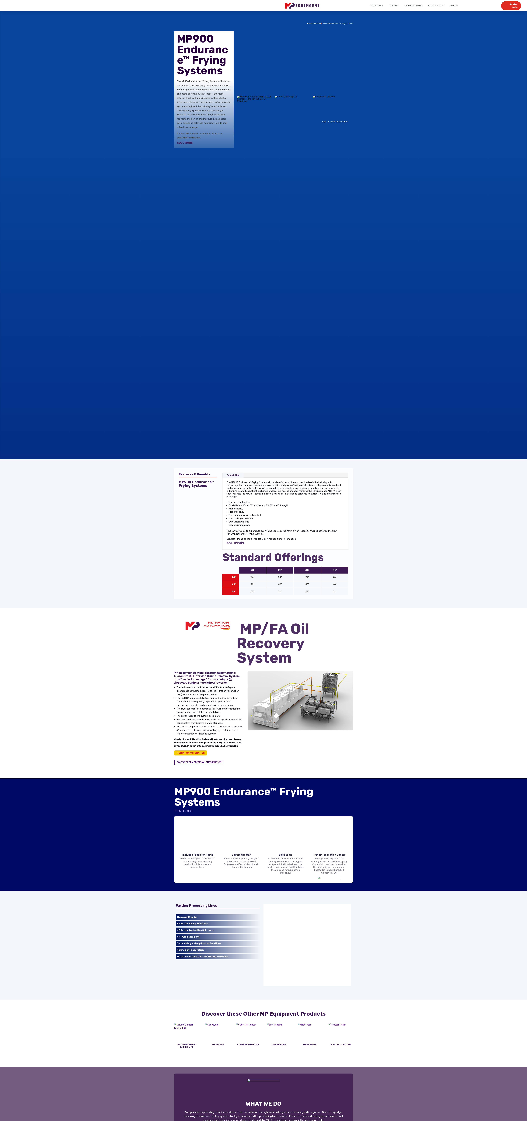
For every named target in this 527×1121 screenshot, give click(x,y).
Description (233, 475)
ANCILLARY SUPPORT (436, 6)
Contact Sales (514, 5)
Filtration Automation (190, 753)
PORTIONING (393, 6)
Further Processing (413, 6)
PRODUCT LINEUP (376, 6)
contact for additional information (199, 762)
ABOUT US (454, 6)
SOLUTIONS (185, 142)
